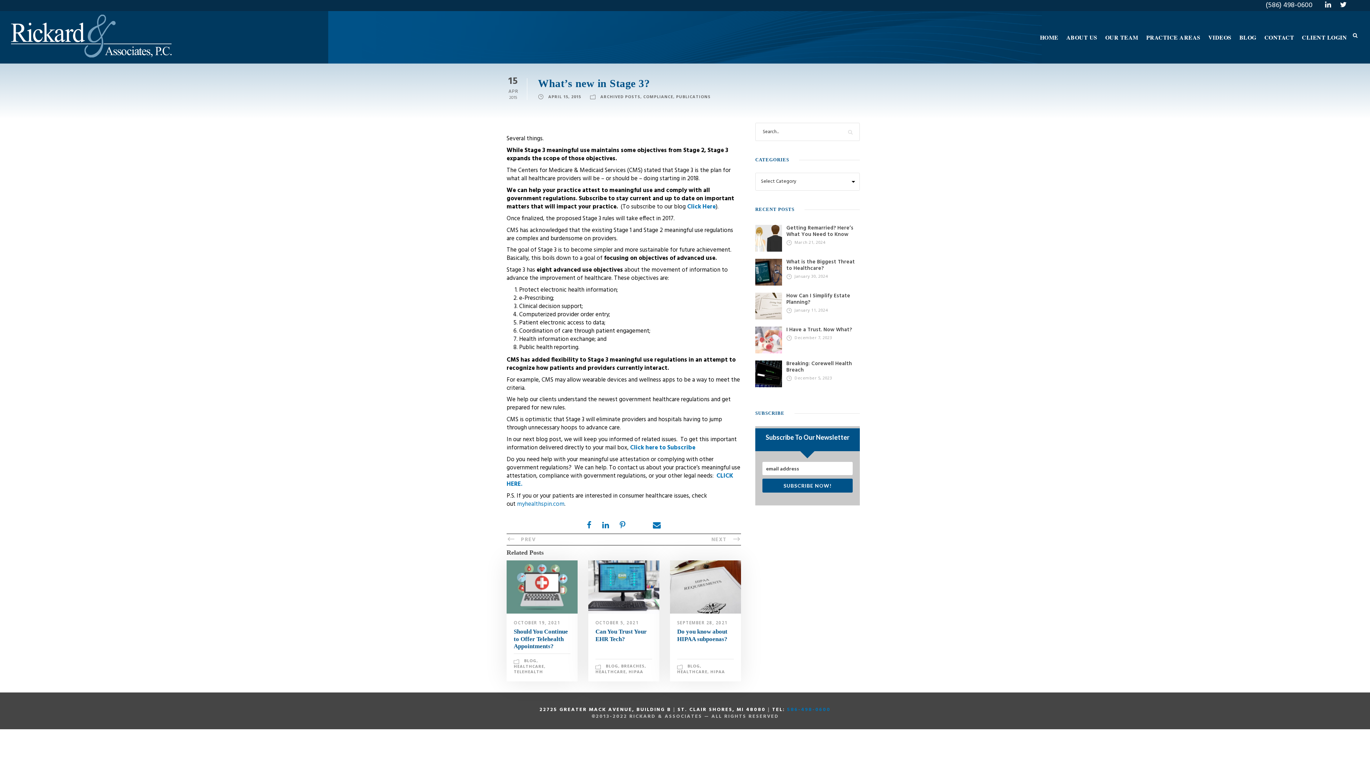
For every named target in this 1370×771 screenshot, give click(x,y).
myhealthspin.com (540, 504)
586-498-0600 (809, 710)
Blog (1248, 37)
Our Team (1121, 37)
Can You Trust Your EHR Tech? (621, 635)
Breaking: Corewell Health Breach (819, 366)
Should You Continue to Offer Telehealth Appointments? (541, 639)
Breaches (633, 666)
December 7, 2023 (813, 337)
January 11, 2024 (811, 310)
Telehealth (528, 671)
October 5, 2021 (617, 623)
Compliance (658, 96)
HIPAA (636, 671)
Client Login (1324, 37)
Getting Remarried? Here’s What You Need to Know (819, 231)
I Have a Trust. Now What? (819, 330)
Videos (1220, 37)
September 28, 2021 (702, 623)
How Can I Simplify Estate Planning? (818, 299)
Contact (1279, 37)
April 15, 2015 (564, 96)
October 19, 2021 (537, 623)
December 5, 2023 (813, 378)
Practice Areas (1173, 37)
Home (1049, 37)
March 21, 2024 (810, 242)
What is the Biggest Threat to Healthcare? (820, 265)
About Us (1081, 37)
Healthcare (529, 666)
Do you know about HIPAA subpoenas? (702, 635)
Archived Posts (620, 96)
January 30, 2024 (811, 276)
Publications (693, 96)
